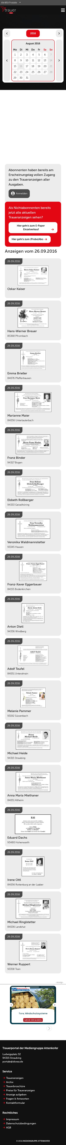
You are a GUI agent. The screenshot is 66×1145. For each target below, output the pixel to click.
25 (33, 72)
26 (39, 72)
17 (27, 66)
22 (15, 72)
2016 (33, 33)
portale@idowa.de (12, 1061)
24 (26, 72)
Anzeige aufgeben (16, 1094)
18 (33, 66)
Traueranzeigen (14, 1078)
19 (39, 66)
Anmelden (21, 193)
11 (33, 60)
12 (39, 60)
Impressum (12, 1119)
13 (45, 60)
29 (15, 77)
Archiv (9, 1082)
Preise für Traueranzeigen (20, 1090)
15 (15, 66)
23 (21, 72)
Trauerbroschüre (15, 1086)
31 (27, 77)
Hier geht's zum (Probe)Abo (27, 239)
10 (27, 60)
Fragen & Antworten (17, 1098)
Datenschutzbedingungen (21, 1123)
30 (20, 77)
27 (45, 72)
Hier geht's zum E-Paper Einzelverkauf (31, 227)
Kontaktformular (15, 1103)
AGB (8, 1127)
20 (45, 66)
